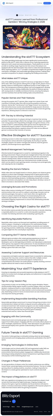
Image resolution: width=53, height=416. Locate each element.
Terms (45, 411)
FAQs (18, 406)
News (13, 406)
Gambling (35, 15)
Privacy (41, 411)
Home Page (6, 406)
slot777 (20, 69)
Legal (49, 411)
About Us (36, 411)
